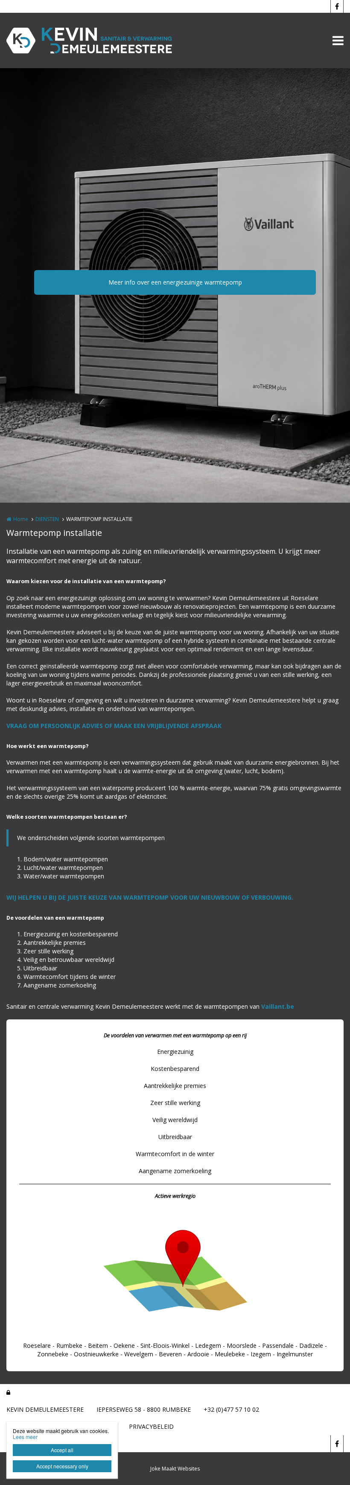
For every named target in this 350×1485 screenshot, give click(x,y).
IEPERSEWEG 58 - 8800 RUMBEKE (143, 1409)
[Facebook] (336, 6)
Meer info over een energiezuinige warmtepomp (175, 282)
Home (20, 519)
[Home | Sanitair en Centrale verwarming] (103, 40)
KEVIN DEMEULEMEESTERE (45, 1409)
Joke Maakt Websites (175, 1468)
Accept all (62, 1449)
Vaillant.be (277, 1006)
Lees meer (25, 1436)
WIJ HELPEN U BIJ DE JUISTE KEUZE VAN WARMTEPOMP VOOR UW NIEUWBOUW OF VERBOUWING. (149, 897)
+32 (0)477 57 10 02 (231, 1409)
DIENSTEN (47, 519)
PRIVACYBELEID (151, 1426)
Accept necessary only (62, 1466)
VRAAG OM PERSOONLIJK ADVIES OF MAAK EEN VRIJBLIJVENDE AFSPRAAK (114, 726)
